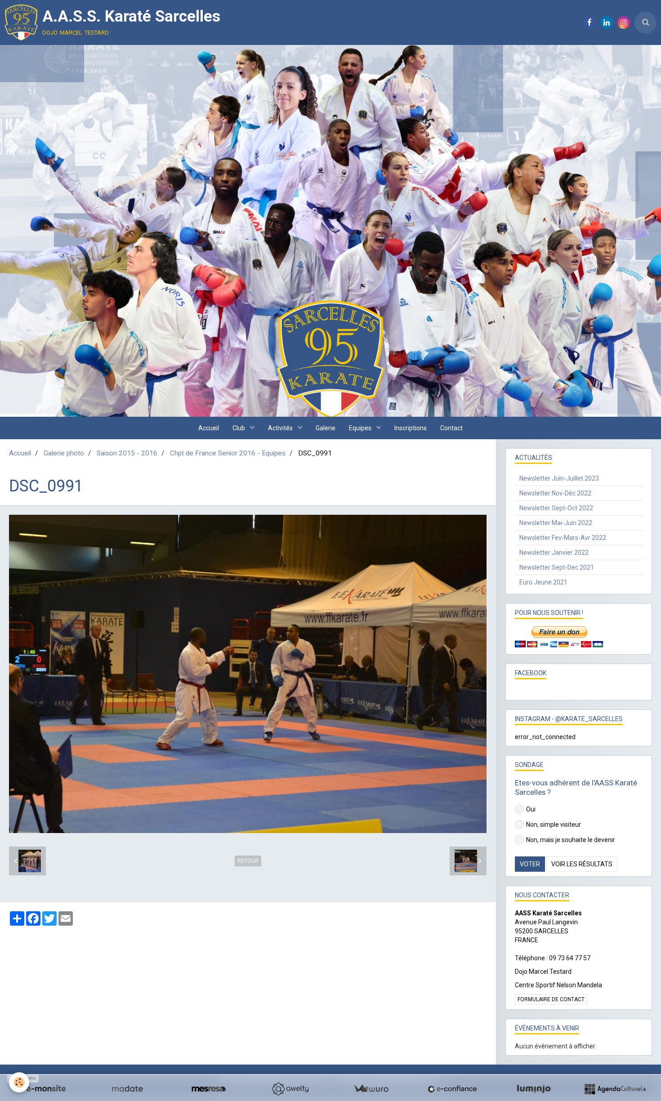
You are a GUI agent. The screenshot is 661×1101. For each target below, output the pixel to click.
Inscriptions (410, 428)
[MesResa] (208, 1089)
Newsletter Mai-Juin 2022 (555, 522)
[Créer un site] (46, 1089)
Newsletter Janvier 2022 (554, 552)
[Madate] (127, 1089)
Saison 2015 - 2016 (127, 453)
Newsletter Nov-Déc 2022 (555, 493)
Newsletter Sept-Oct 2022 (556, 508)
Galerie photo (64, 453)
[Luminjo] (533, 1089)
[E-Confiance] (452, 1089)
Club (239, 428)
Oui (531, 809)
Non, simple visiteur (553, 824)
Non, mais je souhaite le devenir (570, 839)
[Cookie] (19, 1082)
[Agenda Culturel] (615, 1089)
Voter (530, 864)
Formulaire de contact (551, 999)
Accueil (208, 428)
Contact (451, 428)
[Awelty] (290, 1089)
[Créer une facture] (371, 1089)
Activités (281, 428)
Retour (248, 861)
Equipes (361, 428)
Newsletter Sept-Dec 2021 (556, 567)
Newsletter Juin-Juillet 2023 (559, 478)
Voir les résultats (581, 864)
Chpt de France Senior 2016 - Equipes (228, 453)
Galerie (325, 428)
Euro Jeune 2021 (543, 582)
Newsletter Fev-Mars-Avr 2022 (562, 537)
